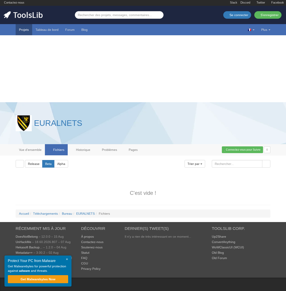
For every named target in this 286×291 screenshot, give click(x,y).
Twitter (260, 2)
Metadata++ (24, 252)
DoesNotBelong (27, 236)
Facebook (277, 2)
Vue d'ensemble (30, 150)
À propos (87, 236)
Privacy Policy (91, 268)
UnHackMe (23, 242)
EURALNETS (58, 123)
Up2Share (219, 236)
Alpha (61, 164)
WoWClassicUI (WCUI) (228, 247)
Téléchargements (45, 213)
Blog (84, 29)
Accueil (24, 213)
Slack (233, 2)
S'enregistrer (269, 15)
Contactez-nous (13, 2)
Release (34, 164)
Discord (245, 2)
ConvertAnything (223, 242)
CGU (84, 263)
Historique (82, 150)
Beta (48, 164)
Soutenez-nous (92, 247)
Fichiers (58, 150)
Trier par (193, 164)
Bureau (67, 213)
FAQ (84, 258)
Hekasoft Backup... (29, 247)
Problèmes (109, 150)
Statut (85, 252)
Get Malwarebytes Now (38, 279)
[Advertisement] (143, 68)
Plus (264, 29)
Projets (24, 29)
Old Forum (219, 258)
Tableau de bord (47, 29)
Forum (70, 29)
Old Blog (218, 252)
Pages (133, 150)
